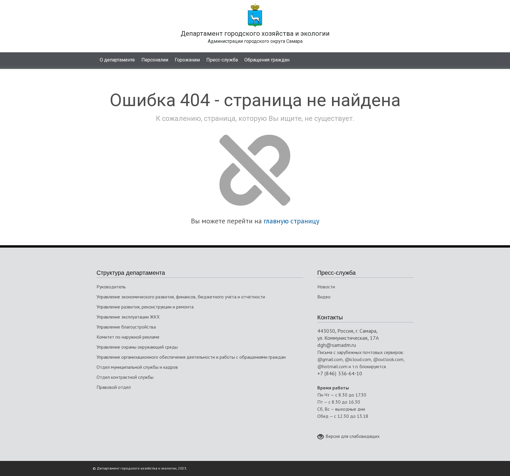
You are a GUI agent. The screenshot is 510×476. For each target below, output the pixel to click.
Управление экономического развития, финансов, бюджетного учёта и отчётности (181, 297)
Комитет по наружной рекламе (128, 337)
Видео (324, 297)
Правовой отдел (114, 387)
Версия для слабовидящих (353, 436)
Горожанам (187, 60)
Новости (326, 287)
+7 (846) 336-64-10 (339, 373)
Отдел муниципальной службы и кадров (137, 367)
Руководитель (111, 287)
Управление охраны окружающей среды (137, 347)
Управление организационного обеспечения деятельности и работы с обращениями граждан (191, 357)
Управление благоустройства (126, 327)
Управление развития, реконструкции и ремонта (145, 307)
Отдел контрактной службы (125, 377)
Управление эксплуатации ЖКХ (128, 317)
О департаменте (117, 60)
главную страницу (291, 220)
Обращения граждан (267, 60)
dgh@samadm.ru (336, 345)
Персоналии (154, 60)
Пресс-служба (222, 60)
